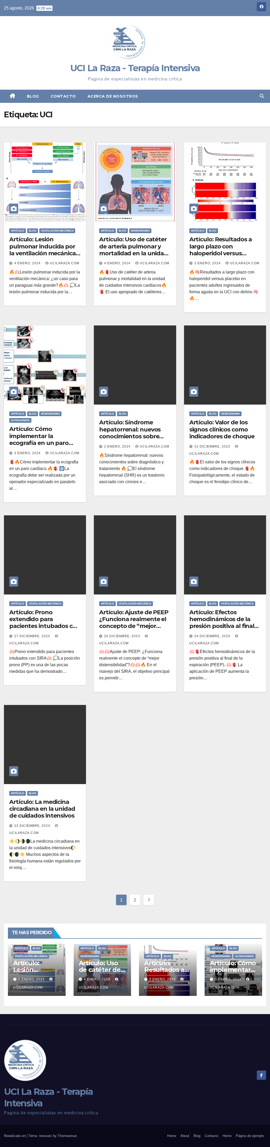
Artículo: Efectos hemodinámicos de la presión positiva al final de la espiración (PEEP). (222, 623)
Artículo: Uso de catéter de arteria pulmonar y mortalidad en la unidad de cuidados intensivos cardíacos (133, 253)
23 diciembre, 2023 (32, 826)
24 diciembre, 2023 (212, 636)
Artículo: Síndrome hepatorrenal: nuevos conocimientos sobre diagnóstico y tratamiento (130, 436)
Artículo (17, 230)
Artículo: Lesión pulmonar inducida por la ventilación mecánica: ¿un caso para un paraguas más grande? (43, 253)
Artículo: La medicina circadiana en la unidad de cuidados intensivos (42, 808)
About (184, 1136)
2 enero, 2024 (118, 446)
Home (171, 1136)
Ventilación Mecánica (57, 230)
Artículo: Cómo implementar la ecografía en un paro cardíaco (39, 439)
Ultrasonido (20, 420)
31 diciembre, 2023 (212, 446)
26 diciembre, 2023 (122, 636)
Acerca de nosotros (113, 96)
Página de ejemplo (250, 1136)
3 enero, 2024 (208, 263)
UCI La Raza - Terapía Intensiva (135, 68)
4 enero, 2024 (28, 263)
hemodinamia (140, 230)
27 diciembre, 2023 (32, 636)
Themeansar (67, 1136)
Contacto (63, 96)
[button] (262, 96)
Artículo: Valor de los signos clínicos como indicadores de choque (221, 429)
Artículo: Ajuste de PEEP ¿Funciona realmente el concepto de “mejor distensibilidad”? (133, 623)
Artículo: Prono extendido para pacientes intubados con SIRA (44, 623)
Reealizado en (15, 1136)
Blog (33, 96)
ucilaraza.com (64, 263)
